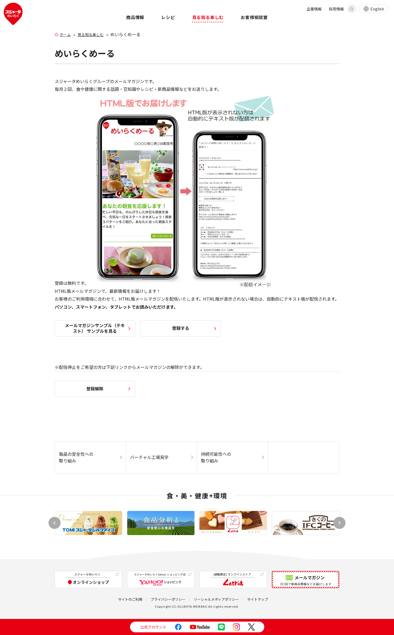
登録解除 (94, 388)
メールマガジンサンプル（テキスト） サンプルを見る (95, 328)
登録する (180, 328)
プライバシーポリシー (168, 599)
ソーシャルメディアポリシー (216, 599)
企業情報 (314, 9)
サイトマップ (257, 599)
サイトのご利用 (130, 599)
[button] (339, 523)
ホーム (65, 34)
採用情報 (336, 9)
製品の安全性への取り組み (76, 457)
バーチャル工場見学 (149, 457)
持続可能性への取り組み (216, 457)
